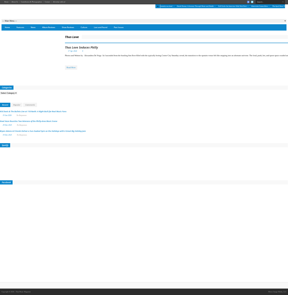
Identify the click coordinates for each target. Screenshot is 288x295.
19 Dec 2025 (7, 135)
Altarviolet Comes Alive (255, 6)
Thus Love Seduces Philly (81, 47)
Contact (47, 2)
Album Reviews (48, 27)
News (33, 27)
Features (20, 27)
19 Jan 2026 (7, 115)
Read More (71, 67)
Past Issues (119, 27)
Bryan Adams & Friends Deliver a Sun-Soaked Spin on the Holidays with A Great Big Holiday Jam (43, 131)
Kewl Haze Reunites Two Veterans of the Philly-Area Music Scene (28, 121)
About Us (14, 2)
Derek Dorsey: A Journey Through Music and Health (191, 6)
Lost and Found (100, 27)
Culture (84, 27)
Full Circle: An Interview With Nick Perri (228, 6)
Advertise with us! (59, 2)
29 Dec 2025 (7, 125)
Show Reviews (68, 27)
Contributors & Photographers (31, 2)
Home (6, 2)
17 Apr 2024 (72, 51)
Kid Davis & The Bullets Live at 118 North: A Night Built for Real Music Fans (33, 111)
